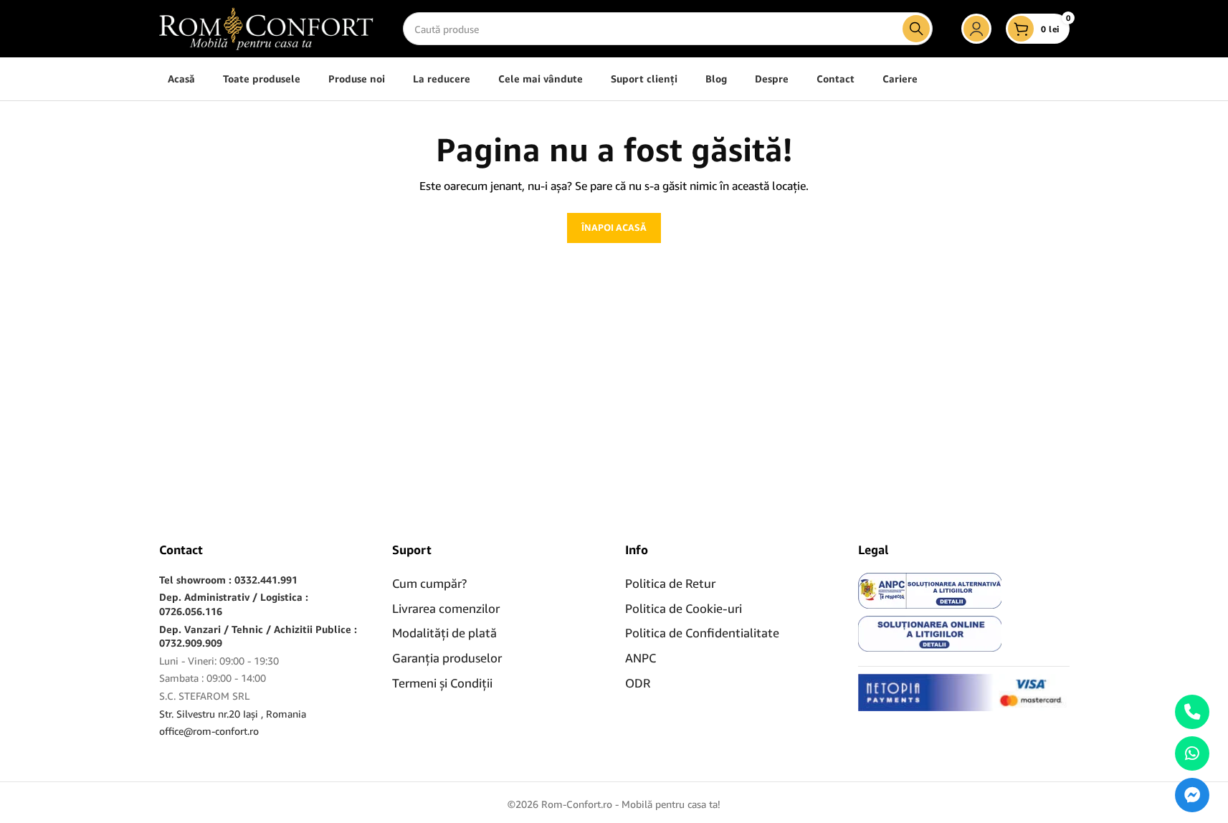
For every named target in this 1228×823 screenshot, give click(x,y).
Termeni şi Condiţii (442, 682)
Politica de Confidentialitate (702, 632)
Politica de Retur (670, 583)
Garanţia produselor (447, 657)
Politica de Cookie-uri (683, 608)
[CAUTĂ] (916, 28)
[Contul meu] (976, 28)
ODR (637, 682)
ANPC (640, 657)
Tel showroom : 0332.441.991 (228, 580)
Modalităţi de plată (444, 632)
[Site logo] (266, 28)
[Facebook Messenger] (1192, 795)
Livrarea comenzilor (446, 608)
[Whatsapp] (1192, 753)
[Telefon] (1192, 712)
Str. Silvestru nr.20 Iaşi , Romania (232, 714)
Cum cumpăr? (429, 583)
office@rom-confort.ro (209, 731)
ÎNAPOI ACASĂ (614, 227)
